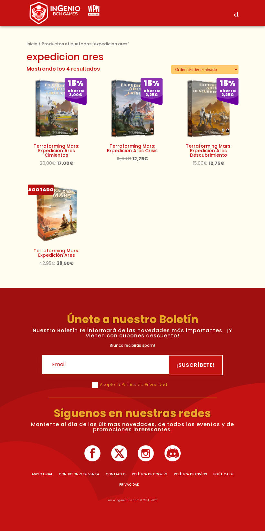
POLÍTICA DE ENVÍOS (190, 474)
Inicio (31, 44)
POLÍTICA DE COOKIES (149, 474)
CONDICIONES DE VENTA (79, 474)
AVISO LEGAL (42, 474)
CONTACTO (115, 474)
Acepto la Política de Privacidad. (134, 384)
